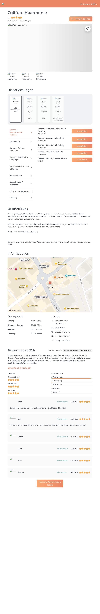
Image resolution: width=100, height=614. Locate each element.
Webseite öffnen (62, 330)
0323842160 (60, 325)
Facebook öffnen (62, 334)
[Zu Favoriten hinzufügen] (88, 29)
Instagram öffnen (62, 338)
